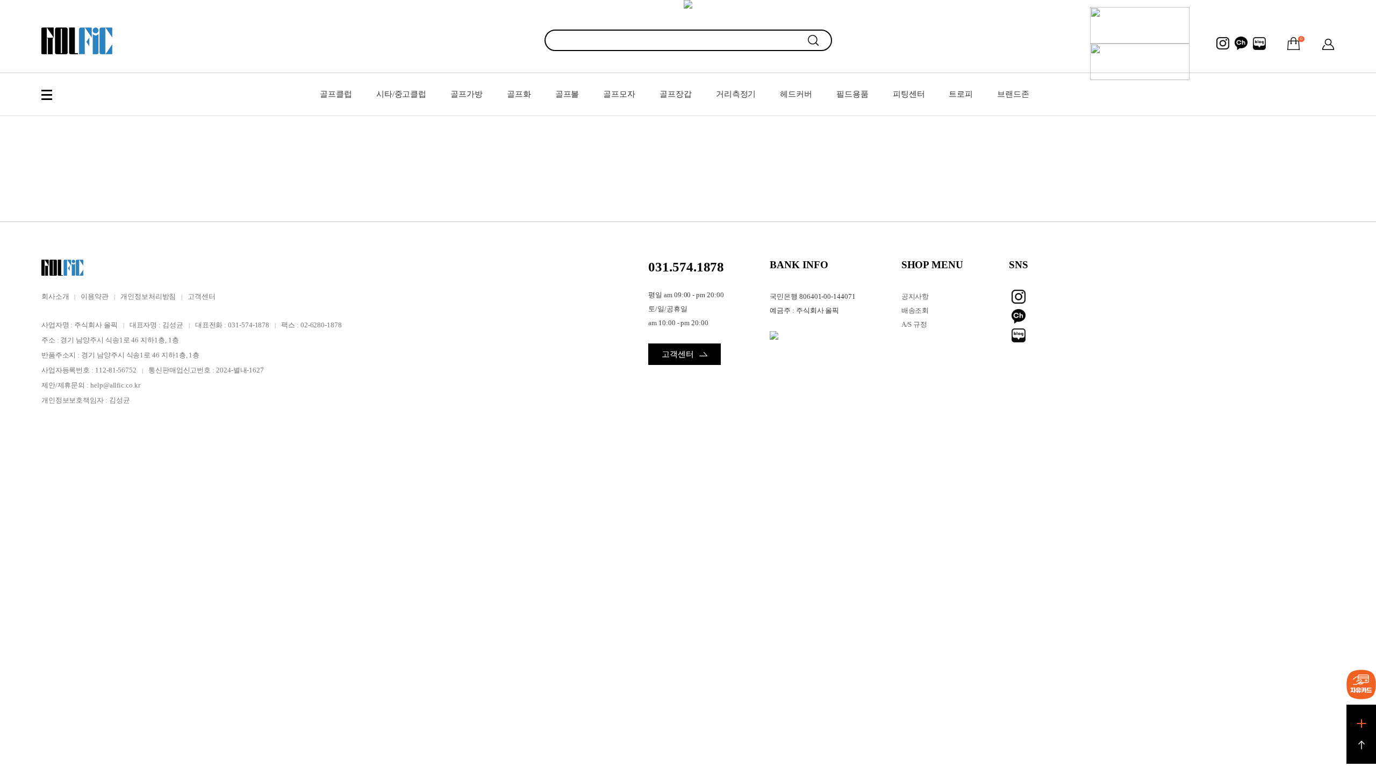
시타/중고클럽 (401, 94)
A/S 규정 (914, 324)
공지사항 (915, 296)
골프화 (519, 94)
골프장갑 (676, 94)
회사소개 (55, 296)
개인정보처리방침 (148, 296)
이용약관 (95, 296)
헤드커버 (796, 94)
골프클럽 (336, 94)
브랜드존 (1013, 94)
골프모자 (619, 94)
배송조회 (915, 310)
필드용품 (852, 94)
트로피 (961, 94)
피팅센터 (909, 94)
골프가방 (466, 94)
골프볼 (567, 94)
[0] (1293, 43)
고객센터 (202, 296)
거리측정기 (736, 94)
